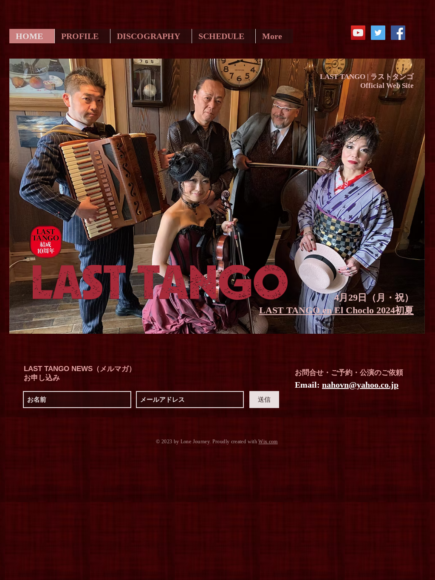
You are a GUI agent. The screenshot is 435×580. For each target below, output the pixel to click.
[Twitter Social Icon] (378, 32)
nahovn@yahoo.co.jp (360, 384)
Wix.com (268, 442)
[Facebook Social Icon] (398, 32)
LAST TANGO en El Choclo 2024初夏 (336, 310)
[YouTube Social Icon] (358, 32)
